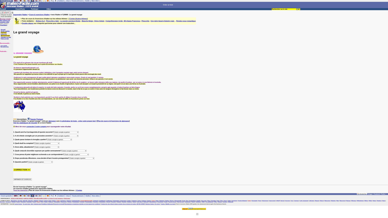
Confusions (109, 200)
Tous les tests (180, 201)
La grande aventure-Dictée (70, 21)
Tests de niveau (172, 201)
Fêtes (221, 200)
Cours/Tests (20, 9)
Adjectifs (25, 200)
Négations (8, 201)
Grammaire (234, 200)
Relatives (129, 201)
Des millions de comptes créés (5, 20)
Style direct (140, 201)
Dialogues (162, 200)
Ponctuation (57, 201)
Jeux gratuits (4, 45)
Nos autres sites (5, 46)
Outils (87, 196)
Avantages (3, 25)
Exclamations (192, 200)
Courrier (149, 200)
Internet (282, 200)
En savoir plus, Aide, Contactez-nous (32, 204)
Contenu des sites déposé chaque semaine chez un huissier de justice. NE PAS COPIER (123, 204)
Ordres (18, 201)
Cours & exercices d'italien (39, 15)
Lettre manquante (304, 200)
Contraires (134, 200)
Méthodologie (360, 200)
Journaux (296, 200)
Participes (23, 201)
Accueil (3, 9)
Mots (338, 200)
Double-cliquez (27, 23)
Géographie (254, 200)
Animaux (41, 200)
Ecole (183, 200)
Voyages (225, 201)
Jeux (68, 196)
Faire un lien (5, 38)
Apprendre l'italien (20, 15)
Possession (64, 201)
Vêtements (230, 201)
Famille (198, 200)
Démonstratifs (178, 200)
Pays (42, 201)
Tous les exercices (20, 190)
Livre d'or (4, 34)
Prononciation (88, 201)
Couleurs (144, 200)
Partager (39, 119)
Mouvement (342, 200)
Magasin (317, 200)
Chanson (69, 200)
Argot (49, 200)
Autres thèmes (81, 19)
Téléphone (198, 201)
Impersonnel (272, 200)
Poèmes (69, 201)
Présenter (113, 201)
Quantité (119, 201)
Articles (54, 200)
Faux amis (203, 200)
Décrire (172, 200)
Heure (259, 200)
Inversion (287, 200)
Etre (187, 200)
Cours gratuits (6, 196)
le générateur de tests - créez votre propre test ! (78, 121)
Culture (61, 196)
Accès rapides (5, 31)
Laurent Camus (18, 204)
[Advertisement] (6, 62)
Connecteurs (123, 200)
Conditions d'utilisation (47, 204)
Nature (374, 200)
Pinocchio (145, 21)
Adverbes (30, 200)
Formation (213, 200)
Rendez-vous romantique (186, 21)
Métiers (366, 200)
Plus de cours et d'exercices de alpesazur (113, 121)
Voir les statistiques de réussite (25, 123)
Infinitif (278, 200)
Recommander (5, 35)
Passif (34, 201)
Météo (370, 200)
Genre (225, 200)
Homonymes (265, 200)
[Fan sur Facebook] (362, 194)
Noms (383, 200)
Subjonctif (145, 201)
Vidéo (203, 201)
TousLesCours (77, 196)
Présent (108, 201)
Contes (72, 19)
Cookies (163, 204)
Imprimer (4, 32)
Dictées (167, 200)
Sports (134, 201)
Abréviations (14, 200)
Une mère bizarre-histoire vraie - (163, 21)
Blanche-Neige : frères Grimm (93, 21)
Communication (76, 200)
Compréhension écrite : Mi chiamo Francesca (123, 21)
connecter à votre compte (36, 126)
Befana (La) (40, 21)
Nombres (379, 200)
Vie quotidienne (209, 201)
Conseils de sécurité (59, 204)
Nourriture (2, 201)
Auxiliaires (63, 200)
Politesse (50, 201)
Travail (193, 201)
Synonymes (160, 201)
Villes (215, 201)
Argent (46, 200)
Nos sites (95, 196)
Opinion (14, 201)
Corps (139, 200)
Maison (322, 200)
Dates (157, 200)
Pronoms (82, 201)
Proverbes (95, 201)
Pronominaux (75, 201)
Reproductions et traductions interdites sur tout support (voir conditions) (82, 204)
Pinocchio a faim (52, 21)
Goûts (229, 200)
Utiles (48, 9)
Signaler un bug (6, 37)
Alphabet (36, 200)
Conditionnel (102, 200)
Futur (218, 200)
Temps (165, 201)
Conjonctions (116, 200)
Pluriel (45, 201)
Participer (34, 9)
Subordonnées (153, 201)
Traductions (188, 201)
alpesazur (52, 121)
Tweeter (33, 119)
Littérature (311, 200)
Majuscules (327, 200)
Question (124, 201)
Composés (95, 200)
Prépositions (102, 201)
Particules (29, 201)
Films (208, 200)
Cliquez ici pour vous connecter (6, 15)
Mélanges (353, 200)
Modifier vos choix (170, 204)
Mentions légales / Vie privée (153, 204)
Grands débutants (242, 200)
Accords (20, 200)
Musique (348, 200)
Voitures (220, 201)
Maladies (333, 200)
